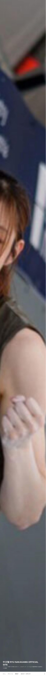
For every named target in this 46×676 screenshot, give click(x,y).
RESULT (16, 673)
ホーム (4, 673)
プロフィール (10, 673)
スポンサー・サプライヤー (26, 673)
